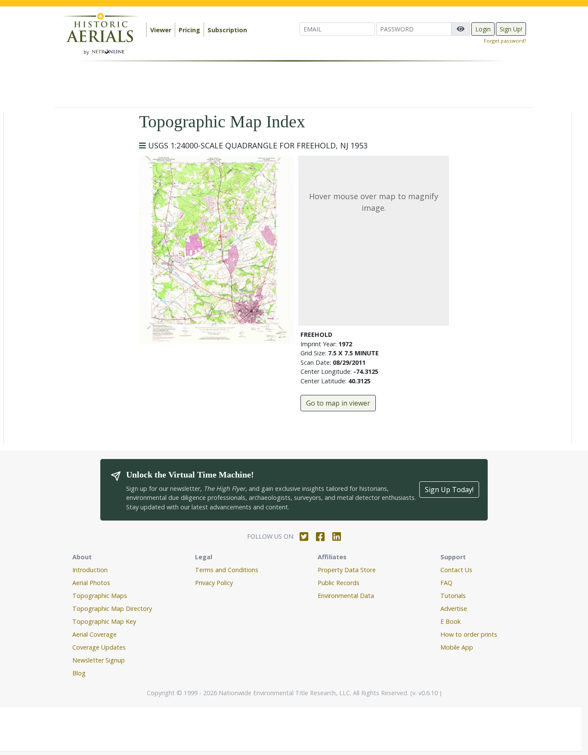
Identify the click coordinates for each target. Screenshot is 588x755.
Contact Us (456, 570)
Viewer (160, 30)
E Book (450, 621)
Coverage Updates (99, 647)
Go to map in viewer (338, 403)
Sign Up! (511, 29)
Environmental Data (346, 596)
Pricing (189, 30)
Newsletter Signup (98, 660)
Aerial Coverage (94, 634)
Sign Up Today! (449, 489)
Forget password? (505, 40)
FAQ (446, 583)
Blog (79, 673)
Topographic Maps (99, 596)
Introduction (90, 570)
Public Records (338, 583)
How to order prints (468, 634)
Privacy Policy (214, 583)
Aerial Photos (91, 583)
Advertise (453, 608)
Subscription (227, 30)
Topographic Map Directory (112, 608)
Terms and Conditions (226, 570)
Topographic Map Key (104, 621)
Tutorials (453, 596)
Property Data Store (347, 570)
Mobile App (456, 647)
